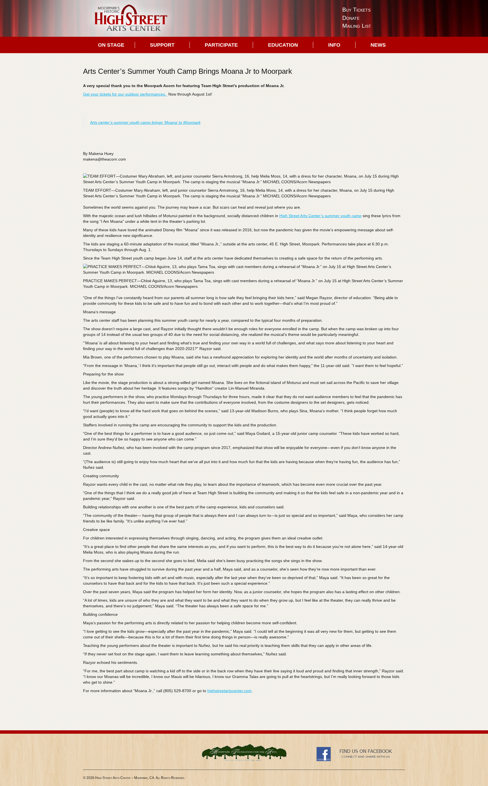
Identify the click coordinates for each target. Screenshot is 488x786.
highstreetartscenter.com (229, 690)
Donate (351, 18)
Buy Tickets (356, 10)
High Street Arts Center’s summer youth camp (320, 215)
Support (162, 45)
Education (283, 45)
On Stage (111, 45)
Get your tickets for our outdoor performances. (125, 94)
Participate (221, 45)
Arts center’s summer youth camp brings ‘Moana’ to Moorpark (145, 122)
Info (334, 45)
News (378, 45)
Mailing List (356, 26)
